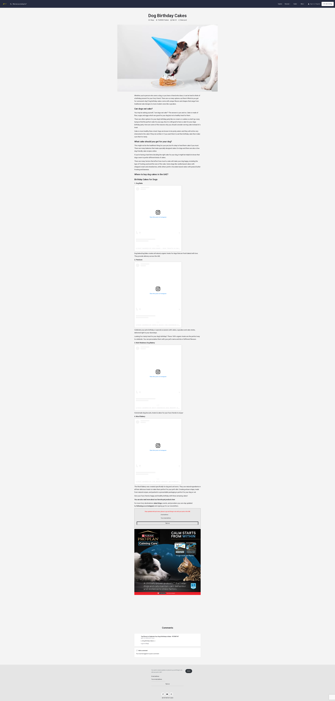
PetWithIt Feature (163, 20)
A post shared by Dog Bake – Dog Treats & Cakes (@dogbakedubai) (166, 248)
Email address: (164, 514)
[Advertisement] (167, 608)
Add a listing (328, 4)
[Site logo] (5, 3)
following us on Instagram (145, 506)
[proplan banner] (167, 562)
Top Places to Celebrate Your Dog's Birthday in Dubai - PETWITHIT (160, 636)
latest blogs (158, 503)
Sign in (312, 4)
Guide (295, 4)
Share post (183, 20)
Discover (287, 4)
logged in (145, 653)
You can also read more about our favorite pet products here (154, 499)
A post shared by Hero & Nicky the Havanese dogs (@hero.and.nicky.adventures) (173, 325)
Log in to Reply (145, 643)
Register (318, 4)
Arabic (188, 671)
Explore (280, 4)
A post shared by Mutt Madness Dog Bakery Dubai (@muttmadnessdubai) (169, 408)
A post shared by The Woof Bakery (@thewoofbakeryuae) (162, 481)
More (302, 4)
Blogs (152, 20)
